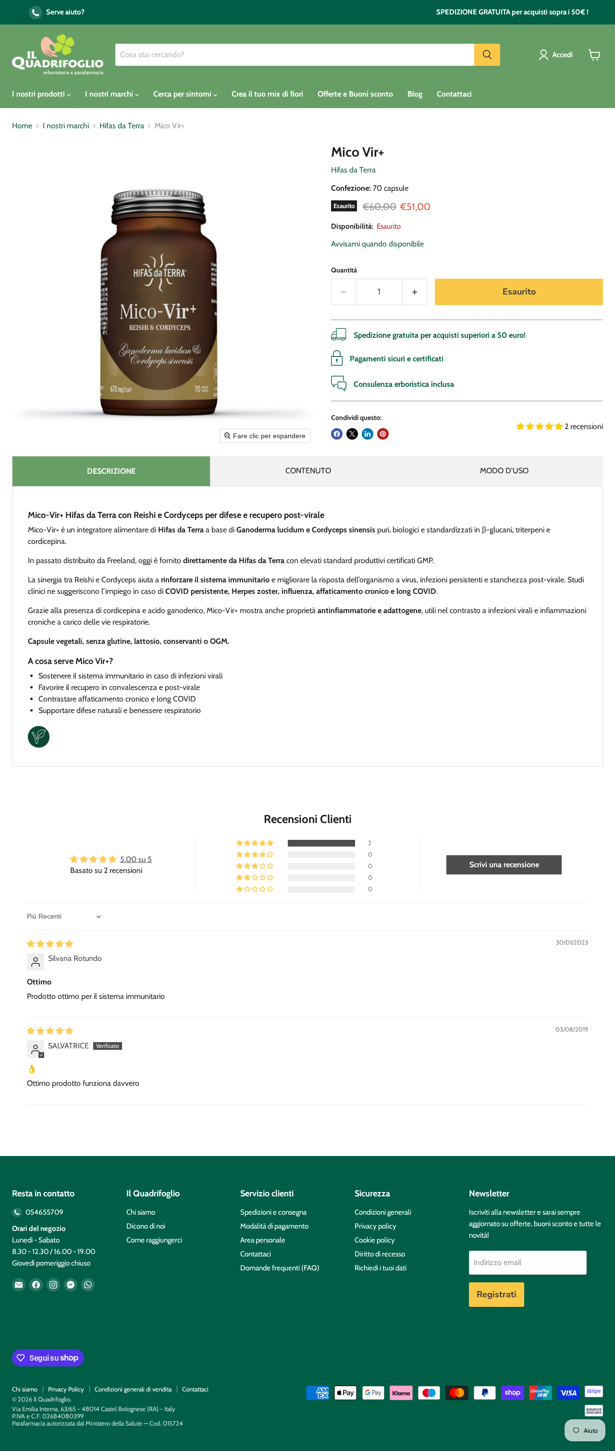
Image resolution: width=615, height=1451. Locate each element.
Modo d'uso (504, 470)
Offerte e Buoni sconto (355, 93)
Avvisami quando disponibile (377, 243)
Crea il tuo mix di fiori (267, 93)
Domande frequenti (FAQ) (280, 1268)
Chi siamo (140, 1212)
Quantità (344, 270)
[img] (50, 943)
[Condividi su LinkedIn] (367, 434)
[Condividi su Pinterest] (383, 434)
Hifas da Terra (121, 126)
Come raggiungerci (154, 1240)
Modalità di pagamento (274, 1226)
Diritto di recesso (380, 1254)
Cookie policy (375, 1240)
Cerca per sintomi (183, 93)
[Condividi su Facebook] (337, 434)
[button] (558, 55)
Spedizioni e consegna (273, 1212)
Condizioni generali (383, 1212)
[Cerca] (487, 55)
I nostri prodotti (39, 93)
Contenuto (308, 470)
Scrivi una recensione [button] (504, 864)
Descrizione (111, 471)
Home (22, 126)
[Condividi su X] (352, 434)
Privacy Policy (66, 1389)
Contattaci (454, 93)
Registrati (497, 1294)
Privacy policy (375, 1226)
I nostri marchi (110, 93)
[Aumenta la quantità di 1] (415, 292)
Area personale (262, 1240)
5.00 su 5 (136, 859)
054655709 (43, 1212)
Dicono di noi (145, 1226)
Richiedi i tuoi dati (380, 1268)
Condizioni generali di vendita (133, 1389)
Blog (414, 93)
